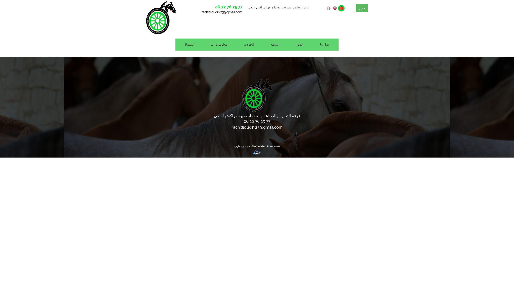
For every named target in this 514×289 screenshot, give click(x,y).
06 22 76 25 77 (228, 7)
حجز (362, 8)
